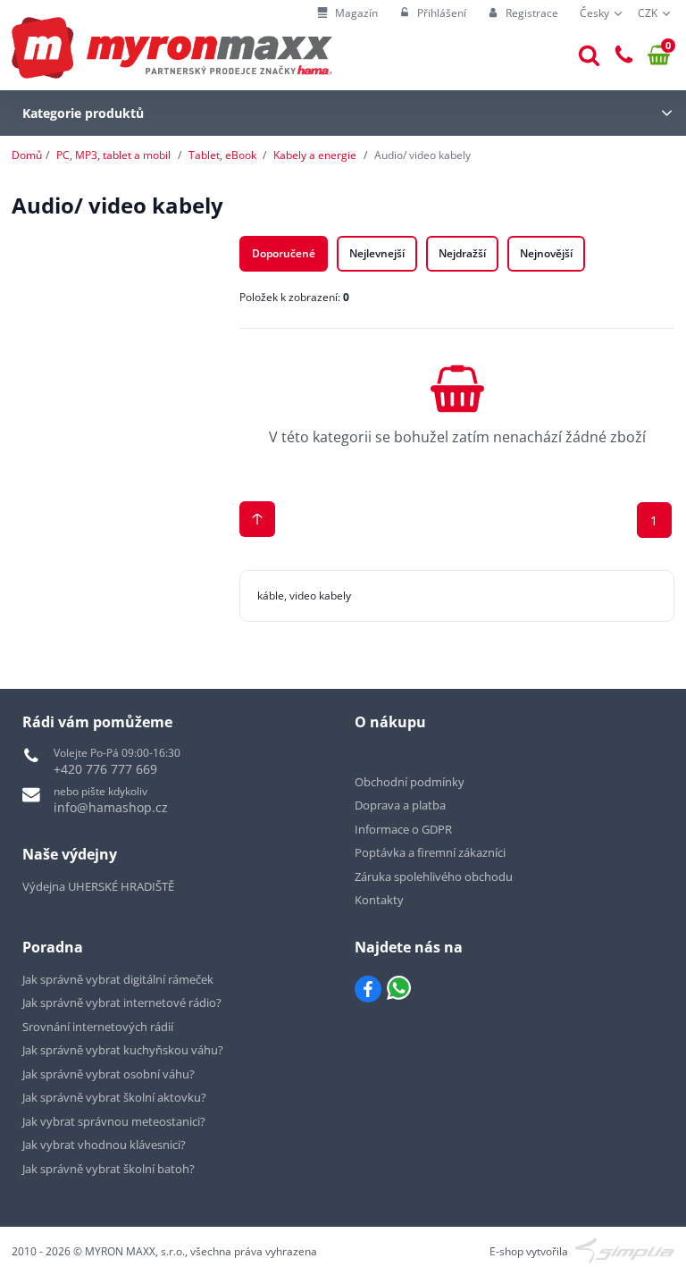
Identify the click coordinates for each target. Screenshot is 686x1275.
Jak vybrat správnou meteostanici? (113, 1121)
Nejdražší (462, 253)
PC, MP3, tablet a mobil (113, 155)
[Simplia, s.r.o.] (624, 1249)
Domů (27, 155)
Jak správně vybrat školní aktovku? (114, 1097)
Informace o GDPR (403, 829)
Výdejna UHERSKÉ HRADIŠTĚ (98, 886)
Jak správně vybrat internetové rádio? (122, 1002)
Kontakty (379, 900)
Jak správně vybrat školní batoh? (108, 1169)
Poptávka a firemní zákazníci (430, 852)
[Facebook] (368, 989)
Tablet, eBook (222, 155)
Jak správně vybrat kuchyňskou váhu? (122, 1050)
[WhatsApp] (399, 989)
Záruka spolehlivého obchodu (434, 876)
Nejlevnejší (377, 253)
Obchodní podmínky (409, 782)
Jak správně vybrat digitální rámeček (117, 979)
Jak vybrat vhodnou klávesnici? (104, 1145)
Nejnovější (546, 253)
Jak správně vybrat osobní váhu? (108, 1074)
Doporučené (283, 253)
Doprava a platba (400, 805)
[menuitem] (347, 14)
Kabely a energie (314, 155)
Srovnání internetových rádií (97, 1027)
